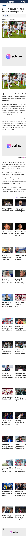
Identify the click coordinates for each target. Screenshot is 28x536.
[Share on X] (8, 15)
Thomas (3, 19)
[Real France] (10, 1)
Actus (3, 5)
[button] (3, 1)
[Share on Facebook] (5, 15)
